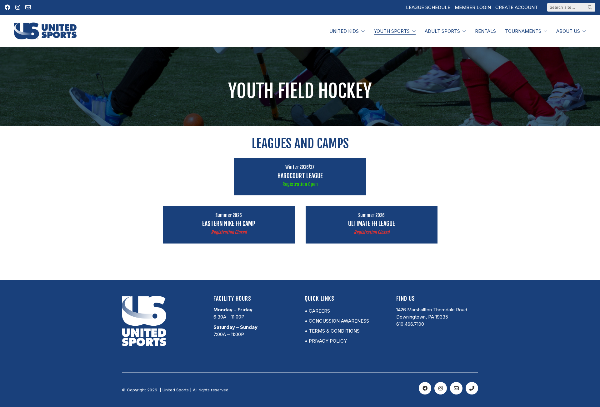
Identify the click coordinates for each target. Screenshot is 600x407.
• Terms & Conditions (332, 331)
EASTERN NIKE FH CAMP (228, 224)
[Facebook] (425, 388)
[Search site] (590, 8)
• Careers (317, 311)
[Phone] (472, 388)
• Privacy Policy (326, 341)
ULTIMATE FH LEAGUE (371, 224)
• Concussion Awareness (337, 321)
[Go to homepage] (45, 31)
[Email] (456, 388)
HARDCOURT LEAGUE (300, 176)
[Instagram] (440, 388)
